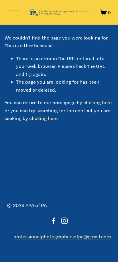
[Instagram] (64, 220)
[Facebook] (53, 220)
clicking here (97, 102)
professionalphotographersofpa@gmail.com (62, 236)
